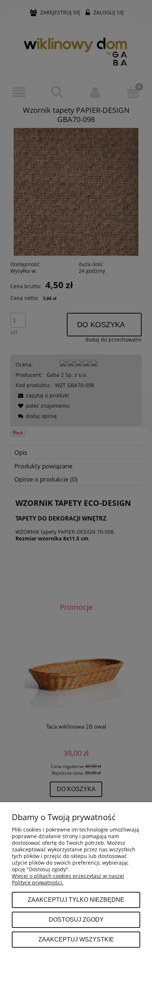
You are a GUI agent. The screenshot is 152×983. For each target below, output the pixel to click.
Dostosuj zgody (76, 919)
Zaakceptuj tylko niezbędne (76, 899)
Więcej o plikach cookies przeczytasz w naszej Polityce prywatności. (68, 879)
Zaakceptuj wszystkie (76, 939)
